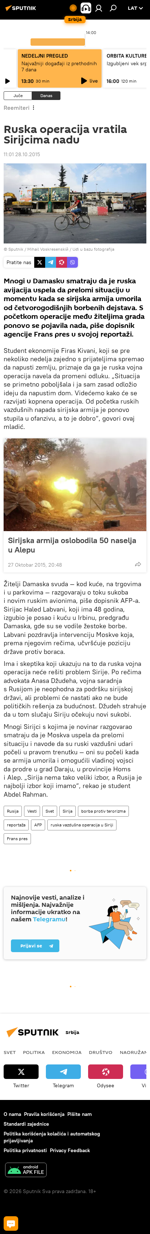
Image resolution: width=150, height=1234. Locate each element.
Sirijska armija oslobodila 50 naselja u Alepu (72, 544)
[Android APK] (26, 1171)
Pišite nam (79, 1114)
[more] (138, 564)
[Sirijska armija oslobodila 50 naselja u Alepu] (75, 484)
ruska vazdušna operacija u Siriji (82, 824)
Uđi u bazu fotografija (93, 249)
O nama (12, 1114)
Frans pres (17, 838)
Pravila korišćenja (44, 1114)
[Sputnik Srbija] (22, 11)
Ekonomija (67, 1052)
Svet (50, 811)
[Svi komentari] (11, 1223)
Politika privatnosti (25, 1150)
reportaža (16, 824)
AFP (38, 824)
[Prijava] (98, 8)
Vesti (32, 811)
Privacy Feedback (70, 1150)
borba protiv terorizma (103, 811)
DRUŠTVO (100, 1052)
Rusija (13, 811)
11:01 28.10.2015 (22, 154)
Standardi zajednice (26, 1124)
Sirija (67, 811)
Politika (34, 1052)
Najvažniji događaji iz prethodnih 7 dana (59, 66)
